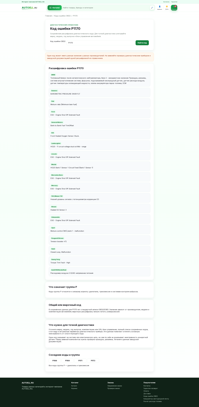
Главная (48, 16)
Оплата (146, 391)
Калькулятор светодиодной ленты (156, 399)
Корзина (74, 388)
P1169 (67, 361)
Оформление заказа (114, 386)
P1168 (54, 361)
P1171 (80, 361)
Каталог (74, 386)
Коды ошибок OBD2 (62, 16)
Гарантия (174, 2)
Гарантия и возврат (151, 388)
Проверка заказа (113, 388)
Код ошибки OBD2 (57, 41)
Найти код (142, 43)
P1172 (93, 361)
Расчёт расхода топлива (153, 401)
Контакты (166, 2)
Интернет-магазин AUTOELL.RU (33, 2)
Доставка (147, 393)
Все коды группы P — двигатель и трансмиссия (69, 365)
